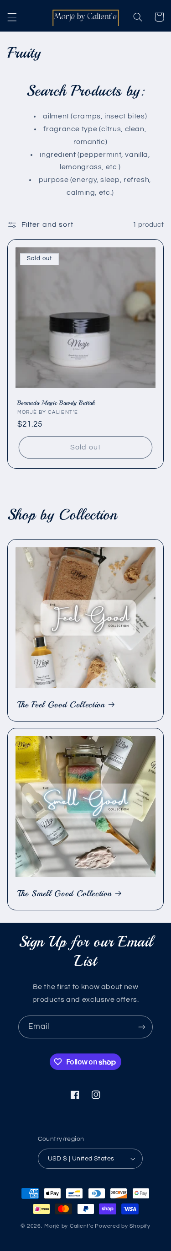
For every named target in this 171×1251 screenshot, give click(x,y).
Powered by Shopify (122, 1226)
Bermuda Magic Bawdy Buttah (56, 402)
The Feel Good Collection (61, 704)
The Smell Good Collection (64, 893)
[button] (11, 16)
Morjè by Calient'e (68, 1226)
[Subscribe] (141, 1027)
